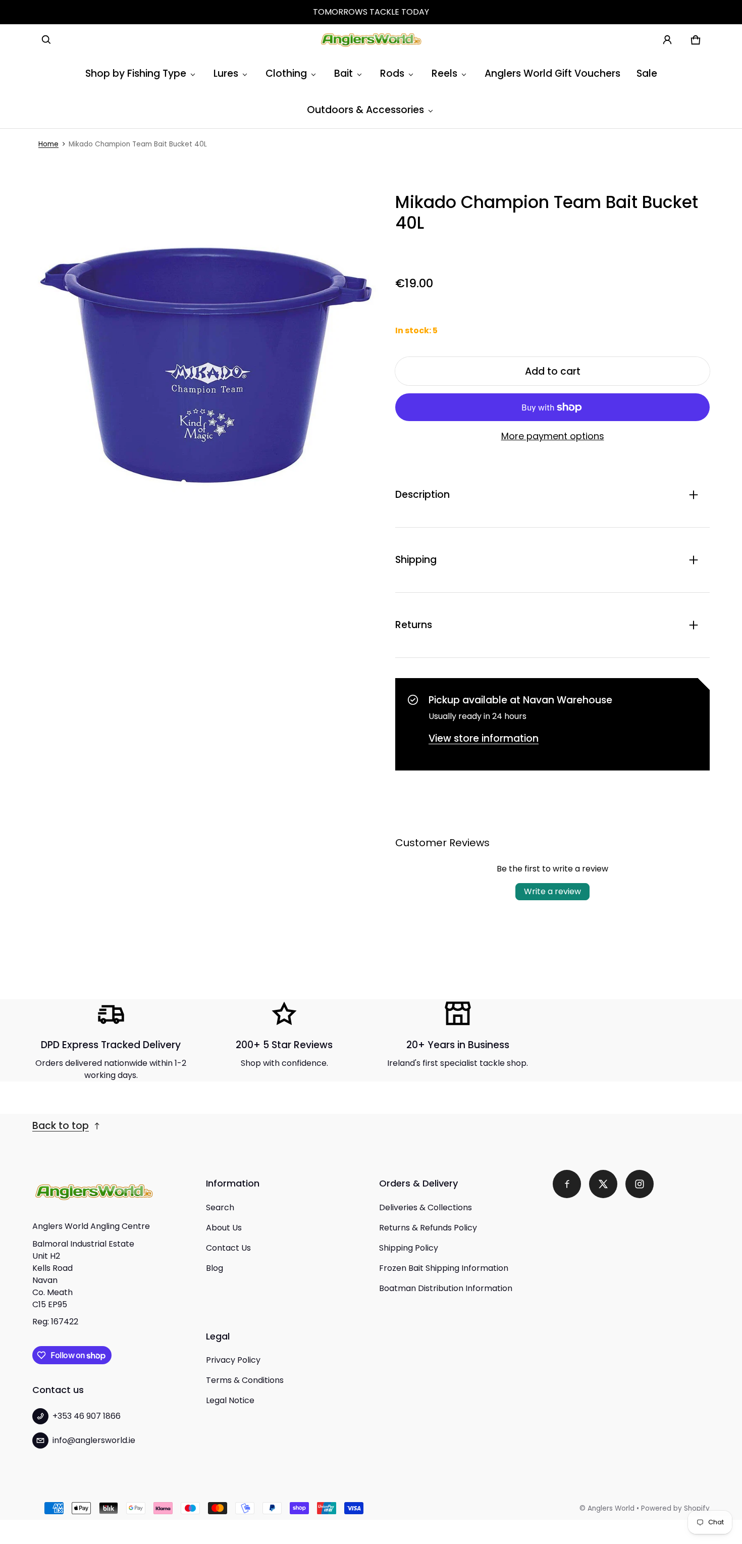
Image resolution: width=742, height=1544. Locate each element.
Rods (392, 73)
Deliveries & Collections (425, 1207)
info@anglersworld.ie (93, 1440)
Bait (343, 73)
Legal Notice (230, 1400)
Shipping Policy (408, 1248)
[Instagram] (639, 1184)
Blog (214, 1268)
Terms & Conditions (245, 1380)
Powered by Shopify (675, 1508)
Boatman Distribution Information (445, 1288)
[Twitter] (603, 1184)
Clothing (286, 73)
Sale (647, 73)
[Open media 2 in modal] (205, 365)
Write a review (552, 891)
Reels (444, 73)
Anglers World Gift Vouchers (552, 73)
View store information (484, 738)
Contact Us (228, 1248)
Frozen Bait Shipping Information (443, 1268)
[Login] (667, 40)
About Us (224, 1227)
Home (48, 144)
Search (220, 1207)
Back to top (60, 1126)
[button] (46, 40)
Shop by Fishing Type (135, 73)
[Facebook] (567, 1184)
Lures (226, 73)
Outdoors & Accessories (365, 110)
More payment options (552, 436)
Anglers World (611, 1508)
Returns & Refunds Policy (428, 1227)
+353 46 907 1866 (86, 1416)
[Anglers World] (371, 39)
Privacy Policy (233, 1360)
